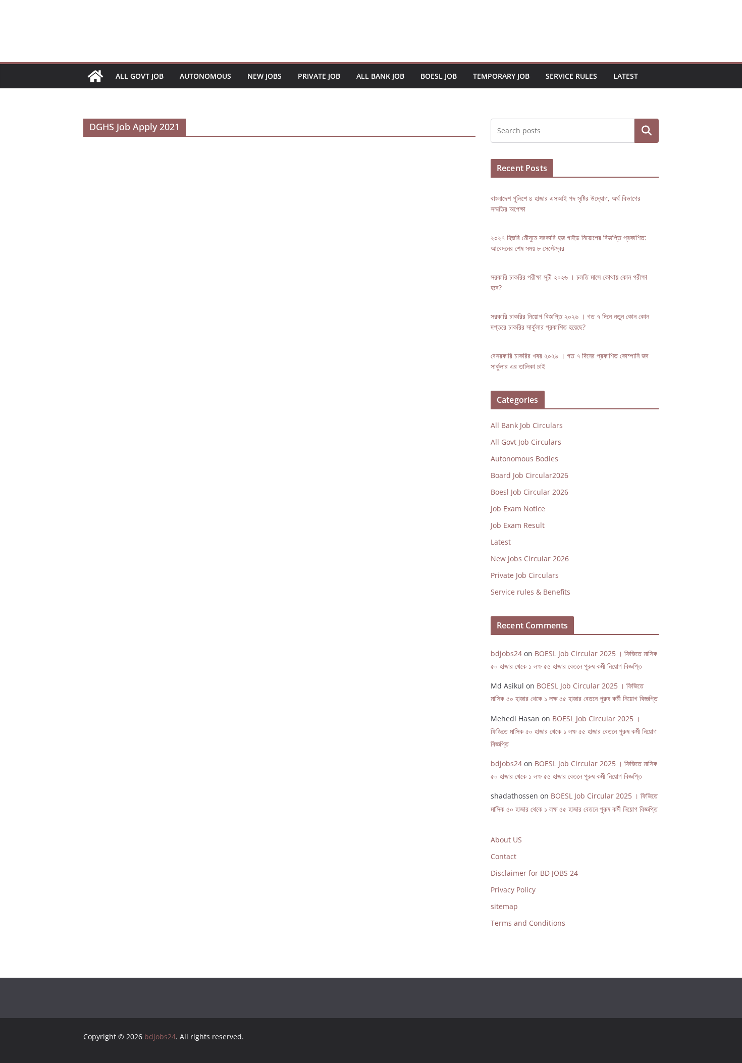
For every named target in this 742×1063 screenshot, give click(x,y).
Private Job (319, 76)
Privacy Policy (513, 889)
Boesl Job (438, 76)
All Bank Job (380, 76)
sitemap (504, 906)
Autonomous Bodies (524, 458)
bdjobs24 (506, 653)
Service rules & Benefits (530, 592)
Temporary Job (501, 76)
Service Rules (571, 76)
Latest (625, 76)
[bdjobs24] (95, 76)
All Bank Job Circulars (527, 425)
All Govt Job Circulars (526, 442)
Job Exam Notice (518, 508)
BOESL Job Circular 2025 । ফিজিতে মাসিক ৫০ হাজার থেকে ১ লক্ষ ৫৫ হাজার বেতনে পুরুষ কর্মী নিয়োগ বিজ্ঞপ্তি (574, 731)
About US (506, 839)
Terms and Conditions (528, 923)
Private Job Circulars (525, 575)
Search (646, 131)
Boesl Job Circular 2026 (529, 492)
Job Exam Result (518, 525)
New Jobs (264, 76)
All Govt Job (140, 76)
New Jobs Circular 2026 (530, 558)
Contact (503, 856)
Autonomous (205, 76)
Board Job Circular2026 (529, 475)
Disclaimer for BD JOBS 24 (534, 873)
